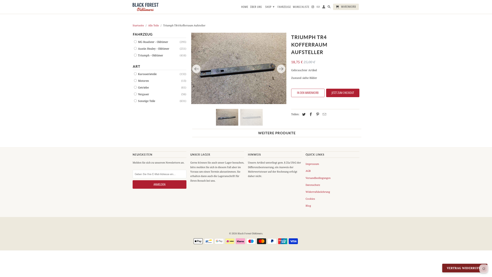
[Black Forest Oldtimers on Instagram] (313, 7)
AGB (308, 171)
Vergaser (143, 94)
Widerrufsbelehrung (318, 192)
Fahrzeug (143, 34)
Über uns (256, 7)
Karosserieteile (147, 74)
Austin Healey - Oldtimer (153, 48)
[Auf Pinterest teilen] (317, 114)
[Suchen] (329, 7)
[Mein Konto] (324, 7)
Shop (270, 6)
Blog (308, 205)
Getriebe (143, 87)
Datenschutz (313, 185)
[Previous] (196, 69)
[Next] (281, 69)
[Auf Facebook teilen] (310, 114)
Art (136, 66)
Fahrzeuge (284, 7)
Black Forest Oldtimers (250, 233)
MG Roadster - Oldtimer (152, 42)
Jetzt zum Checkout (343, 93)
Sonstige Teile (146, 101)
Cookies (310, 198)
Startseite (138, 25)
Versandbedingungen (318, 178)
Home (244, 7)
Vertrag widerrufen (465, 268)
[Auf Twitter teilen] (303, 114)
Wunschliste (301, 7)
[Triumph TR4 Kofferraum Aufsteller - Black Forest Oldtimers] (238, 68)
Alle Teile (153, 25)
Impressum (312, 164)
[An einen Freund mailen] (324, 114)
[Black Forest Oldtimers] (146, 7)
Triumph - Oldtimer (150, 55)
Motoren (143, 81)
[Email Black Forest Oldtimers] (318, 7)
